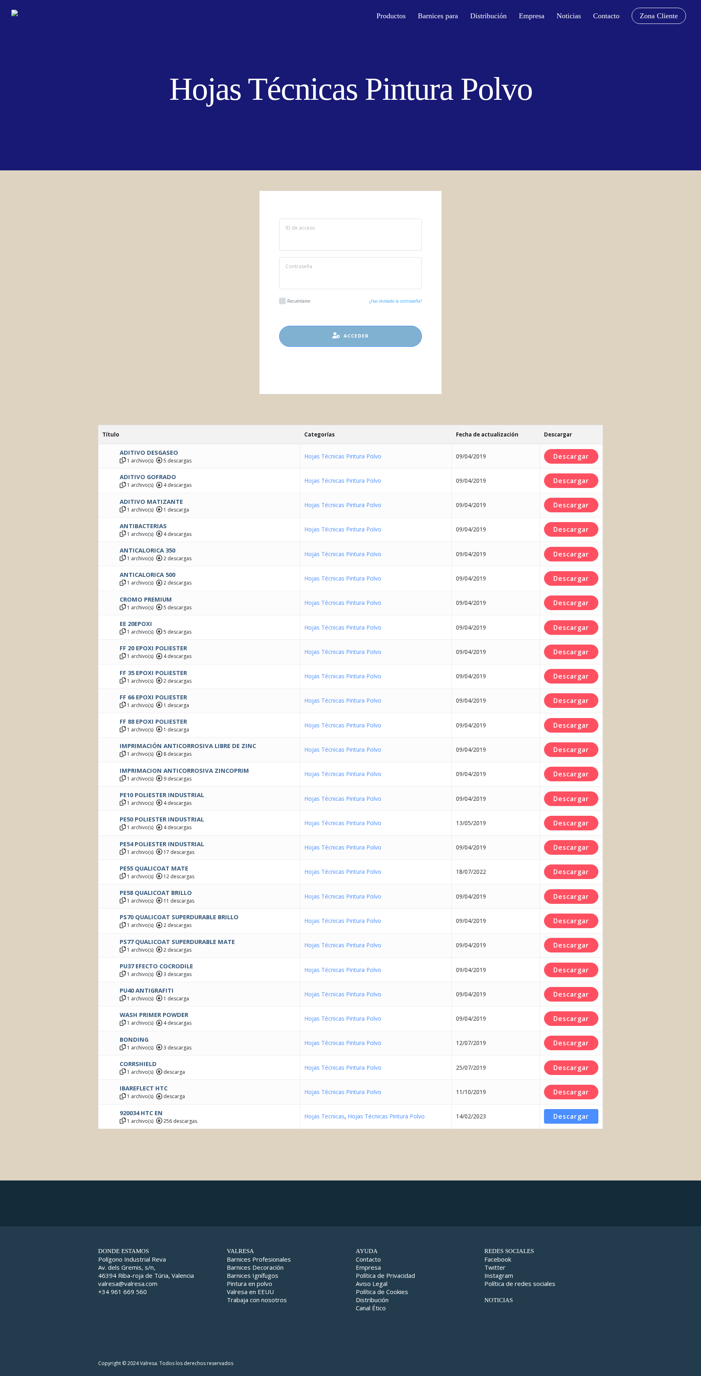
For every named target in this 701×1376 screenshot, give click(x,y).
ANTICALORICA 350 (147, 550)
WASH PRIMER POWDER (154, 1014)
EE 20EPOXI (136, 623)
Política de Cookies (382, 1292)
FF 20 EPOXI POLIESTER (153, 648)
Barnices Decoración (255, 1267)
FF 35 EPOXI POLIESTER (153, 673)
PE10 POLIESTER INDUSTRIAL (162, 795)
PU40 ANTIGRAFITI (147, 990)
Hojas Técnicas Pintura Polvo (342, 456)
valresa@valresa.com (127, 1283)
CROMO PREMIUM (146, 599)
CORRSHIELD (138, 1064)
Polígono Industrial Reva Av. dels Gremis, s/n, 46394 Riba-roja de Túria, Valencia (146, 1267)
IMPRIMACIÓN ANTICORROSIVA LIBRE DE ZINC (188, 746)
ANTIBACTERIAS (143, 526)
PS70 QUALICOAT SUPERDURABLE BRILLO (179, 917)
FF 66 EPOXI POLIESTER (153, 697)
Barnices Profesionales (259, 1259)
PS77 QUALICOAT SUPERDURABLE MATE (177, 941)
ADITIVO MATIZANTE (151, 501)
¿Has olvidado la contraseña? (395, 301)
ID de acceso (300, 227)
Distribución (372, 1300)
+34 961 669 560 (122, 1292)
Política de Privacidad (385, 1275)
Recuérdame (298, 301)
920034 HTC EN (141, 1113)
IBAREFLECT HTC (144, 1088)
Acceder (354, 336)
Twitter (494, 1267)
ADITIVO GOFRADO (148, 477)
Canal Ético (371, 1308)
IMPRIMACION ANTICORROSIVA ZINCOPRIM (184, 770)
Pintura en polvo (249, 1283)
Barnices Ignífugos (252, 1275)
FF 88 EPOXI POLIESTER (153, 721)
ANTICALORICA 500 (147, 574)
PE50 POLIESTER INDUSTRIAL (162, 819)
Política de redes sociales (519, 1283)
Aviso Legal (371, 1283)
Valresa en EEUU (250, 1292)
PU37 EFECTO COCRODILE (156, 966)
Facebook (497, 1259)
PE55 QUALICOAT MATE (154, 868)
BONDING (134, 1039)
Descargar (571, 456)
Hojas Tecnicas (324, 1116)
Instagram (498, 1275)
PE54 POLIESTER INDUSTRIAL (162, 844)
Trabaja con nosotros (257, 1300)
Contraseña (299, 266)
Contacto (368, 1259)
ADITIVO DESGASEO (149, 452)
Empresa (368, 1267)
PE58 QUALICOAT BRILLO (156, 892)
